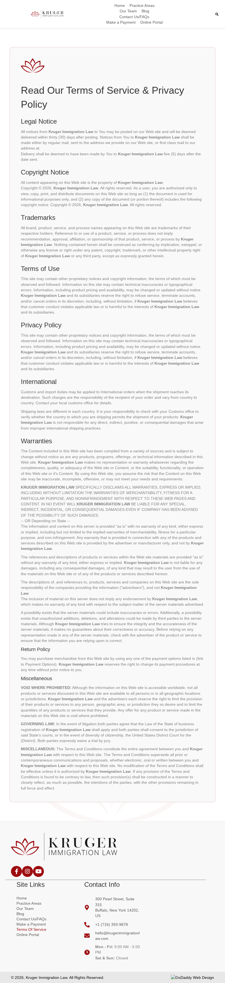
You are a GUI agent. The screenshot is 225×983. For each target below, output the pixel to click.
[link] (119, 5)
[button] (16, 871)
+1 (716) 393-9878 (111, 924)
